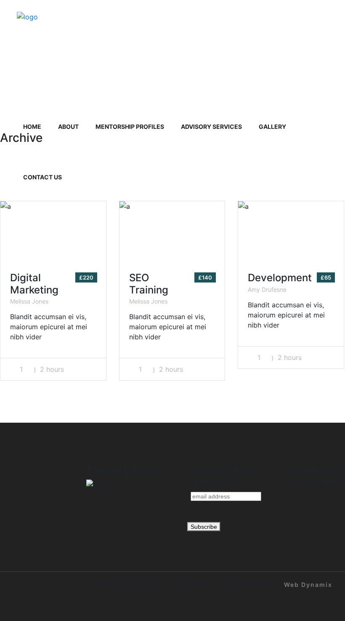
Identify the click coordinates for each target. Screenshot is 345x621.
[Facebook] (304, 507)
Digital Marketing (34, 284)
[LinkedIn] (304, 539)
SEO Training (148, 284)
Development (280, 278)
